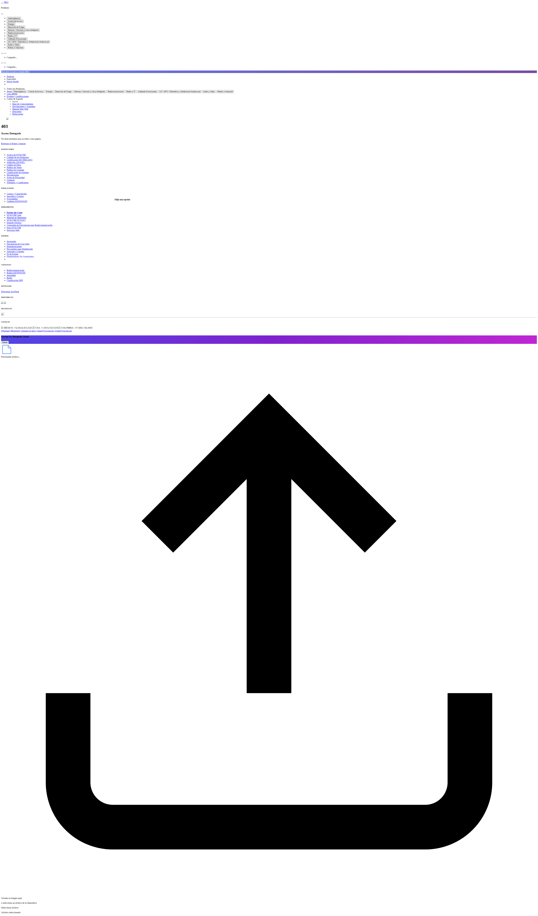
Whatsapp (5, 331)
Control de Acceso (15, 21)
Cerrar (5, 342)
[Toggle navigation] (2, 3)
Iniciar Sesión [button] (13, 81)
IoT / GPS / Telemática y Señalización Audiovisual (28, 42)
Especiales (11, 79)
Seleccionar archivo (9, 907)
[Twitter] (2, 315)
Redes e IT (12, 36)
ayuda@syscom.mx (63, 331)
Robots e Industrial (15, 48)
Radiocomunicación (16, 33)
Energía (11, 24)
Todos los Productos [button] (16, 89)
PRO (6, 2)
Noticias (10, 76)
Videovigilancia (14, 18)
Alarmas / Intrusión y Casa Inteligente (23, 30)
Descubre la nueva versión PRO (15, 72)
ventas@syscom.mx (45, 331)
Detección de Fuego (16, 27)
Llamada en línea (28, 331)
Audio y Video (13, 45)
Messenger (15, 331)
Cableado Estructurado (17, 39)
